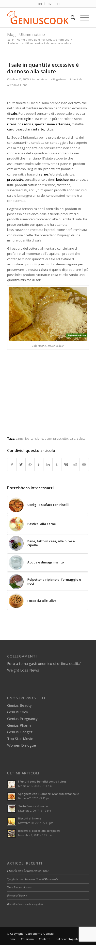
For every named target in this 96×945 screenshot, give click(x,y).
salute (81, 438)
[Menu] (82, 17)
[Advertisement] (48, 397)
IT (58, 3)
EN (40, 3)
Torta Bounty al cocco (33, 806)
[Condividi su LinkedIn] (48, 464)
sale (72, 438)
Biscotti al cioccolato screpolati (39, 831)
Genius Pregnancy (22, 718)
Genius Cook (17, 711)
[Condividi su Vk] (66, 464)
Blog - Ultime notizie (26, 34)
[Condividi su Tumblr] (57, 464)
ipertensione (34, 438)
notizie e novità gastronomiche (55, 79)
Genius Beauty (19, 705)
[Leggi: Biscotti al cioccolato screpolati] (11, 833)
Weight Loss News (23, 670)
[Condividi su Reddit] (75, 464)
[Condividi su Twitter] (21, 464)
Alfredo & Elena (17, 85)
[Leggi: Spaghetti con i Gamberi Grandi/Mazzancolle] (11, 796)
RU (49, 3)
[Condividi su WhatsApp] (30, 464)
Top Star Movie (20, 738)
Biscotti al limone (29, 818)
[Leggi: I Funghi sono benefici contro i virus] (11, 784)
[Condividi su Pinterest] (39, 464)
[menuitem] (40, 3)
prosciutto (60, 438)
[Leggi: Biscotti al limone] (11, 821)
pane (48, 438)
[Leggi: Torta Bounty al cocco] (11, 808)
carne (20, 438)
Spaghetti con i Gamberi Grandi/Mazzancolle (48, 794)
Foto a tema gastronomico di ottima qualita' (44, 663)
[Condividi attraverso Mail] (84, 464)
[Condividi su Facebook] (11, 464)
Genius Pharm (19, 725)
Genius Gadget (19, 731)
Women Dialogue (21, 745)
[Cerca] (70, 17)
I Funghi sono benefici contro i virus (42, 781)
